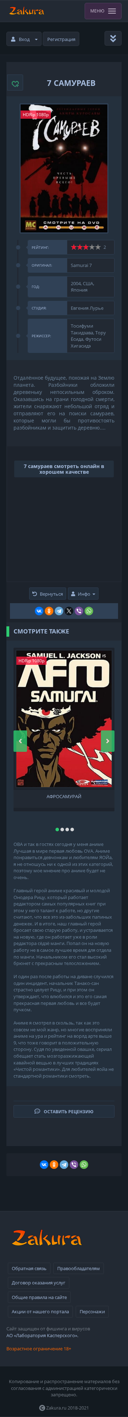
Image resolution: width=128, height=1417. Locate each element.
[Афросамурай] (64, 719)
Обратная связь (29, 1268)
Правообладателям (78, 1268)
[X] (69, 611)
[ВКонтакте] (39, 611)
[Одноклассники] (49, 611)
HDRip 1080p (36, 115)
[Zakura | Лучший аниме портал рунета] (26, 11)
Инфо (84, 594)
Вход (24, 39)
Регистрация (61, 39)
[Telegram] (59, 611)
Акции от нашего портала (40, 1311)
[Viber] (79, 611)
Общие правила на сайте (39, 1297)
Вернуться (51, 594)
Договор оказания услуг (38, 1282)
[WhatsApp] (89, 611)
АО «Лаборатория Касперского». (42, 1335)
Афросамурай (64, 797)
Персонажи (92, 1311)
